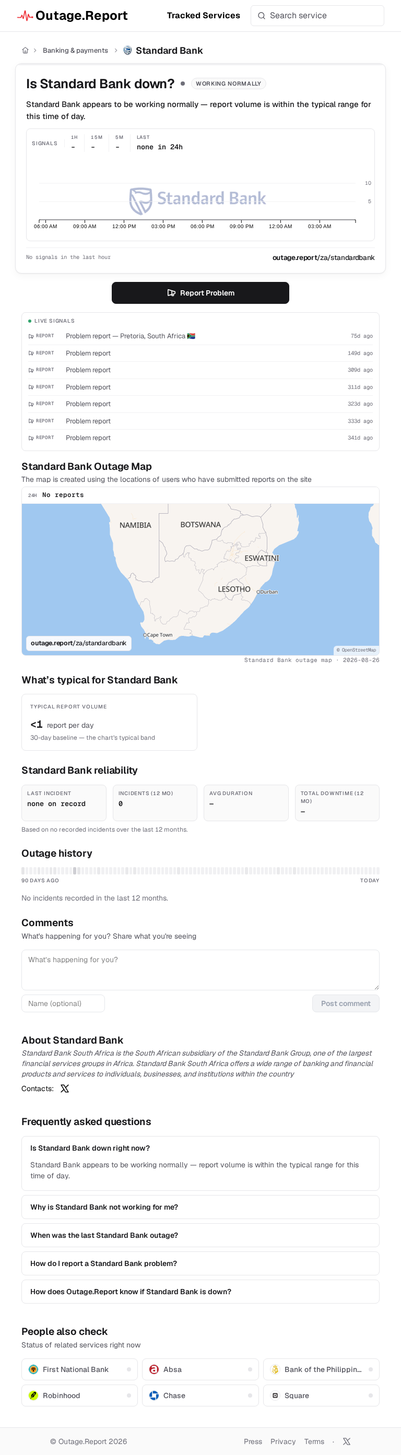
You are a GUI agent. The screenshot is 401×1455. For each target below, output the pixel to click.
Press (253, 1441)
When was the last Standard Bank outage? (104, 1235)
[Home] (25, 50)
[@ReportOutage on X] (347, 1441)
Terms (314, 1441)
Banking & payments (75, 50)
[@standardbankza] (64, 1088)
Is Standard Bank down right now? (90, 1148)
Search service (298, 15)
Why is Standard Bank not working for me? (104, 1207)
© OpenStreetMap (356, 650)
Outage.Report (82, 15)
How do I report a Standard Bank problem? (103, 1263)
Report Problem (207, 293)
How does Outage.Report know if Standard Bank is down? (130, 1291)
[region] (200, 579)
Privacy (283, 1441)
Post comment (346, 1003)
